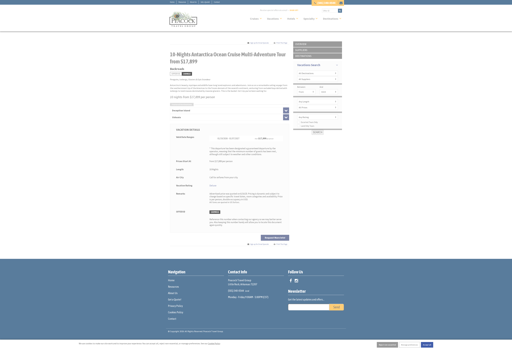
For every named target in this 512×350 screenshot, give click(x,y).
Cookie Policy (214, 343)
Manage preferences (409, 345)
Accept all (427, 345)
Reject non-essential (387, 345)
